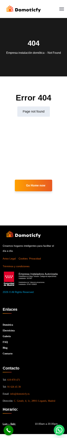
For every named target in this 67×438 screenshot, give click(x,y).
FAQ (5, 342)
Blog (5, 347)
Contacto (8, 353)
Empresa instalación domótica (25, 52)
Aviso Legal (9, 258)
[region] (33, 405)
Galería (7, 336)
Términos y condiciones (16, 266)
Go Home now (35, 185)
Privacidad (35, 258)
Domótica (8, 324)
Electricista (9, 330)
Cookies (23, 258)
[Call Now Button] (8, 430)
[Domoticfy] (23, 8)
